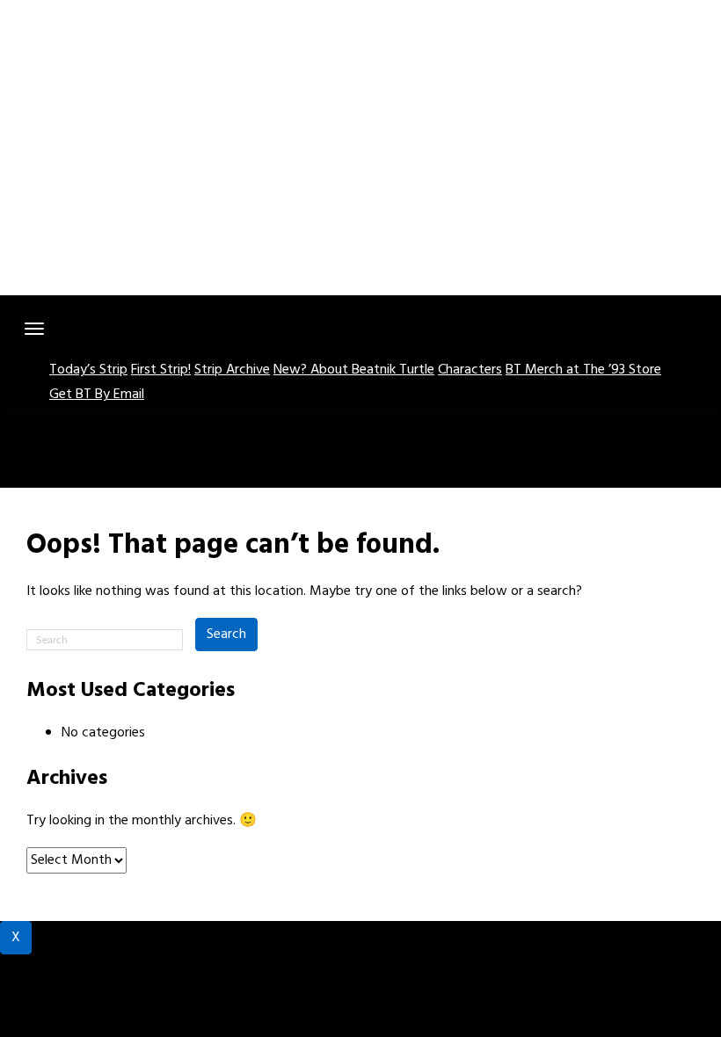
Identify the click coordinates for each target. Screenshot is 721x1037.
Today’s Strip (88, 370)
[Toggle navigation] (34, 329)
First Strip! (161, 370)
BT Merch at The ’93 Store (583, 370)
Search (226, 634)
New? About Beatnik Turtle (353, 370)
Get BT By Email (96, 394)
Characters (470, 370)
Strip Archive (232, 370)
